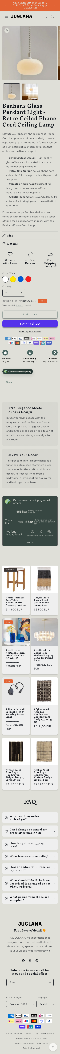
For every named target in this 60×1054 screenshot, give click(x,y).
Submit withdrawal (31, 1048)
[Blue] (21, 279)
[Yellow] (13, 279)
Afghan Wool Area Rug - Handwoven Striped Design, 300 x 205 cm (15, 775)
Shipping (19, 305)
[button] (6, 16)
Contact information (24, 1043)
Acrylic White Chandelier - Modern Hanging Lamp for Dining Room (43, 655)
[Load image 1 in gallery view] (11, 92)
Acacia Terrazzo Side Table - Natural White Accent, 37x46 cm (16, 601)
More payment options (30, 331)
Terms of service (22, 1038)
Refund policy (32, 1033)
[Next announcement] (54, 5)
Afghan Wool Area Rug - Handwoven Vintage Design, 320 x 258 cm (43, 775)
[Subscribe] (49, 982)
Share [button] (9, 382)
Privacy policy (47, 1033)
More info (30, 542)
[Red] (28, 279)
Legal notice (42, 1043)
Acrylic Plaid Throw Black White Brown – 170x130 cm (42, 601)
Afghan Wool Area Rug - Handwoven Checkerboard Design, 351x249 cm (43, 715)
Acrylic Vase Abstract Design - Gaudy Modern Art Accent (15, 654)
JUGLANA (17, 1033)
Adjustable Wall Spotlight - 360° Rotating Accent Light (15, 713)
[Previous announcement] (5, 5)
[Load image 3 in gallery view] (30, 92)
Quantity (6, 286)
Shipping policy (40, 1038)
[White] (5, 279)
